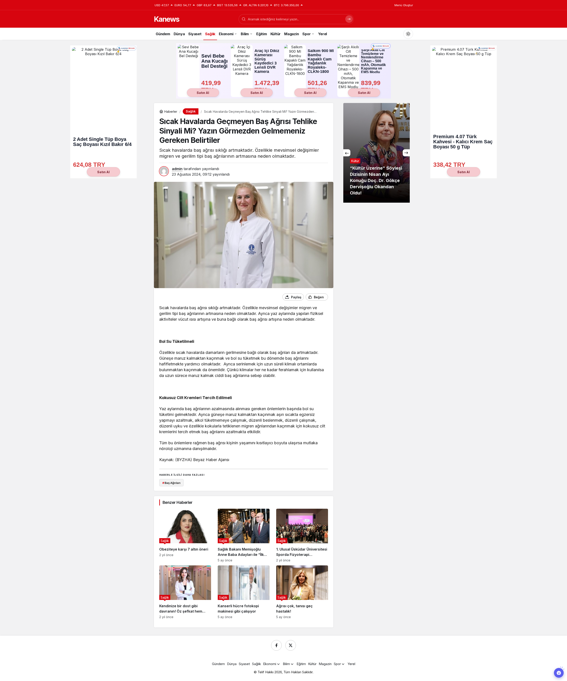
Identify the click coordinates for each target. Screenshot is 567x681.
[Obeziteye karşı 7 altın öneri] (185, 535)
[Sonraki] (406, 152)
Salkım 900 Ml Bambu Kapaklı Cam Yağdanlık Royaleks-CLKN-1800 (321, 61)
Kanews (166, 19)
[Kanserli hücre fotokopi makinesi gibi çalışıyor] (244, 592)
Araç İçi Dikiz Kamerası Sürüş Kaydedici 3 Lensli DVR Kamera (266, 61)
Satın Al (203, 93)
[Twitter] (290, 645)
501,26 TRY (318, 86)
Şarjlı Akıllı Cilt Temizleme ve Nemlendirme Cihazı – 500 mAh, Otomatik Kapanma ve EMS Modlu (373, 61)
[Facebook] (276, 645)
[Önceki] (346, 152)
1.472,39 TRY (267, 86)
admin (177, 169)
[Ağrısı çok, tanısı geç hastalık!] (302, 592)
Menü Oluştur (403, 5)
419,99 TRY (212, 86)
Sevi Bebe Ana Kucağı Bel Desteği (214, 61)
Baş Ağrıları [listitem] (171, 483)
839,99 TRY (371, 86)
